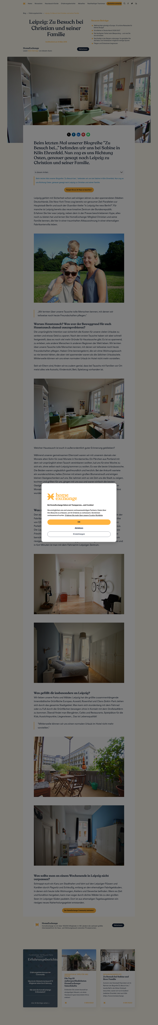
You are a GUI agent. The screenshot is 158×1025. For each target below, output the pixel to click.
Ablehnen (79, 528)
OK (79, 522)
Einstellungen (79, 534)
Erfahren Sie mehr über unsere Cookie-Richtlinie (84, 515)
